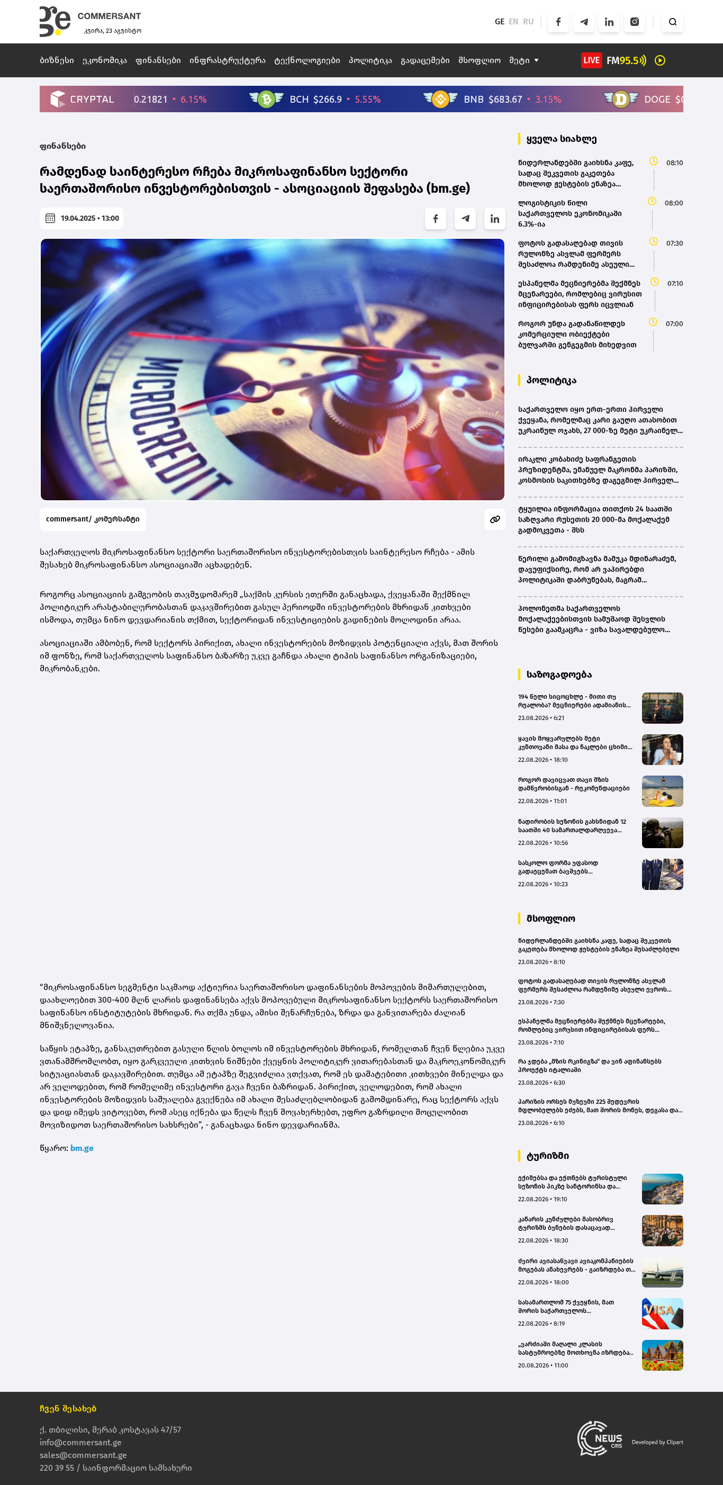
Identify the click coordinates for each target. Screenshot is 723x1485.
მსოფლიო (479, 60)
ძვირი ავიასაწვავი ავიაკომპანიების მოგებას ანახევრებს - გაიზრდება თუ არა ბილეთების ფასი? (576, 1265)
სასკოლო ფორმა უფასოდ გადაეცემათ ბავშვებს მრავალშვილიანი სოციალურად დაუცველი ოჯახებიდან (568, 867)
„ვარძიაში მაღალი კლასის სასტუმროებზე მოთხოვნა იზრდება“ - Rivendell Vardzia (577, 1348)
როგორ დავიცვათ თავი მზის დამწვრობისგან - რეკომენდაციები (574, 784)
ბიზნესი (57, 60)
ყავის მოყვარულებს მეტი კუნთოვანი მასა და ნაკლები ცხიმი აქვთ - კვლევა (573, 743)
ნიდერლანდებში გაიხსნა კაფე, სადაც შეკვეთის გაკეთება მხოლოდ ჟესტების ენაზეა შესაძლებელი (599, 945)
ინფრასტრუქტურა (227, 60)
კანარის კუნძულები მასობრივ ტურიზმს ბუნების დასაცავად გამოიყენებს (565, 1224)
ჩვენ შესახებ (68, 1408)
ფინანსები (158, 60)
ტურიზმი (548, 1156)
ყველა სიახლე (562, 139)
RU (528, 21)
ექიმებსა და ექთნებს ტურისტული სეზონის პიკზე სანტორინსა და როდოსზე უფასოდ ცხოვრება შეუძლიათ (572, 1182)
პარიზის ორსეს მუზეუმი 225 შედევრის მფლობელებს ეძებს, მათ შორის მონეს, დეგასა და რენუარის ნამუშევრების (598, 1106)
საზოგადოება (559, 674)
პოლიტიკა (370, 60)
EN (514, 21)
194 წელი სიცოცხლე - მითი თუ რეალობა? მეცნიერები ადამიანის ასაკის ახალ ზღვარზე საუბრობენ (572, 701)
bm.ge (82, 1148)
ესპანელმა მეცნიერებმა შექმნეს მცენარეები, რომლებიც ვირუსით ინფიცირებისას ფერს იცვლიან (591, 1026)
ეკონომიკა (105, 60)
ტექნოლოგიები (307, 60)
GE (499, 21)
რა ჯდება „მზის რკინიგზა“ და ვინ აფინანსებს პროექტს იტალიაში (590, 1066)
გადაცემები (425, 60)
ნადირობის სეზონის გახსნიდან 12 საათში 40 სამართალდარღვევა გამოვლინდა (572, 826)
